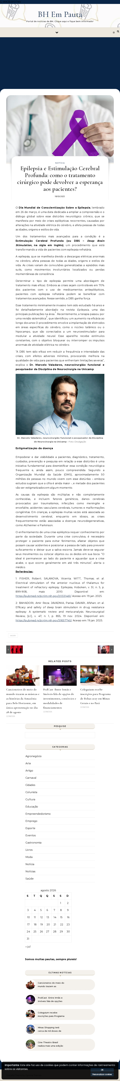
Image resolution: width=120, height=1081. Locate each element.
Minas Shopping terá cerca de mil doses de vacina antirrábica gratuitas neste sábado (50, 1029)
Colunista (31, 792)
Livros (28, 849)
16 (68, 917)
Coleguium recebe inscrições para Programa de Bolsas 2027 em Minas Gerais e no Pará (51, 1014)
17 (28, 924)
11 (35, 917)
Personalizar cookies (102, 1074)
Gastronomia (33, 842)
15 (61, 917)
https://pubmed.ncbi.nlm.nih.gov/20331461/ (43, 596)
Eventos (30, 835)
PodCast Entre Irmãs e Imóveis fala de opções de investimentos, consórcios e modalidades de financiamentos (59, 698)
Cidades (30, 785)
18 (35, 924)
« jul (28, 946)
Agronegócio (33, 756)
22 (61, 924)
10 (28, 917)
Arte (28, 763)
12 (41, 917)
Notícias (30, 871)
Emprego (31, 821)
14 (55, 917)
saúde (13, 635)
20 (48, 924)
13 (48, 917)
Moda (28, 857)
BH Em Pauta (60, 14)
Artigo (29, 770)
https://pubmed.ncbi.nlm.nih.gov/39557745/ (44, 620)
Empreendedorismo (38, 813)
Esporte (30, 828)
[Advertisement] (60, 61)
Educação (31, 806)
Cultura (30, 799)
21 (55, 924)
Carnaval (30, 777)
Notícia (60, 163)
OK (102, 1069)
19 (41, 924)
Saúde (29, 878)
